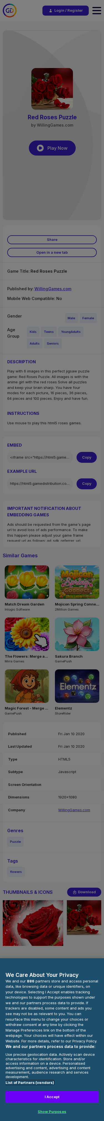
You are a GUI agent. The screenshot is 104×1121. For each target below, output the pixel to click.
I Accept (52, 1097)
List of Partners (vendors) (30, 1082)
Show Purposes (52, 1111)
